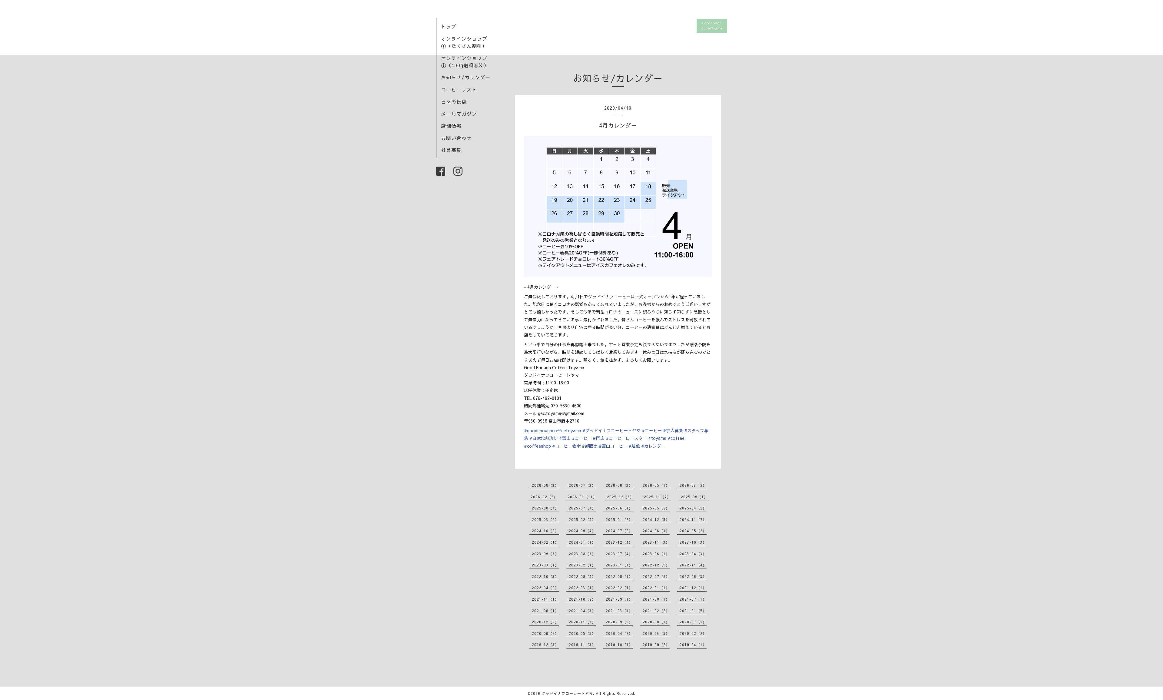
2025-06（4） (619, 508)
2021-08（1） (656, 599)
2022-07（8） (656, 576)
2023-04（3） (693, 553)
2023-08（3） (582, 553)
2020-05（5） (582, 633)
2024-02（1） (545, 542)
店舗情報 (451, 125)
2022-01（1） (656, 587)
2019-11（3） (582, 644)
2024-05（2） (693, 530)
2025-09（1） (694, 496)
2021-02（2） (656, 610)
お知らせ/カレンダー (465, 77)
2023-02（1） (582, 564)
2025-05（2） (656, 508)
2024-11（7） (693, 519)
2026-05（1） (656, 485)
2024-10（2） (545, 530)
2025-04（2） (693, 508)
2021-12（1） (693, 587)
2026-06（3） (619, 485)
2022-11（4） (693, 564)
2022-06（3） (693, 576)
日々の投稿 (454, 101)
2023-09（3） (545, 553)
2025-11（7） (657, 496)
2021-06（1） (545, 610)
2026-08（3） (545, 485)
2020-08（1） (656, 621)
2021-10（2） (582, 599)
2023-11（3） (656, 542)
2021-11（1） (545, 599)
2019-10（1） (619, 644)
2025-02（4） (582, 519)
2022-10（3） (545, 576)
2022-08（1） (619, 576)
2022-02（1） (619, 587)
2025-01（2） (619, 519)
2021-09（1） (619, 599)
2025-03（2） (545, 519)
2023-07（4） (619, 553)
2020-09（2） (619, 621)
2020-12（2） (545, 621)
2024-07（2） (619, 530)
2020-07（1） (693, 621)
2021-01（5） (693, 610)
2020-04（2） (619, 633)
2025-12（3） (620, 496)
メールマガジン (459, 113)
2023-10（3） (693, 542)
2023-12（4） (619, 542)
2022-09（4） (582, 576)
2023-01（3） (619, 564)
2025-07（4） (582, 508)
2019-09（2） (656, 644)
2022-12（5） (656, 564)
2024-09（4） (582, 530)
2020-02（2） (693, 633)
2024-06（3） (656, 530)
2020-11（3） (582, 621)
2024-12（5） (656, 519)
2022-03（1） (582, 587)
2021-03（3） (619, 610)
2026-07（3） (582, 485)
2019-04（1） (693, 644)
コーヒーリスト (459, 89)
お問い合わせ (456, 137)
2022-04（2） (545, 587)
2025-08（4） (545, 508)
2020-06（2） (545, 633)
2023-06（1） (656, 553)
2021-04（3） (582, 610)
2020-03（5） (656, 633)
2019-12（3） (545, 644)
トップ (448, 26)
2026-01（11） (582, 496)
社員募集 (451, 150)
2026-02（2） (544, 496)
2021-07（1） (693, 599)
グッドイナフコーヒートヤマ (567, 693)
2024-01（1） (582, 542)
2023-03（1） (545, 564)
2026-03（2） (693, 485)
